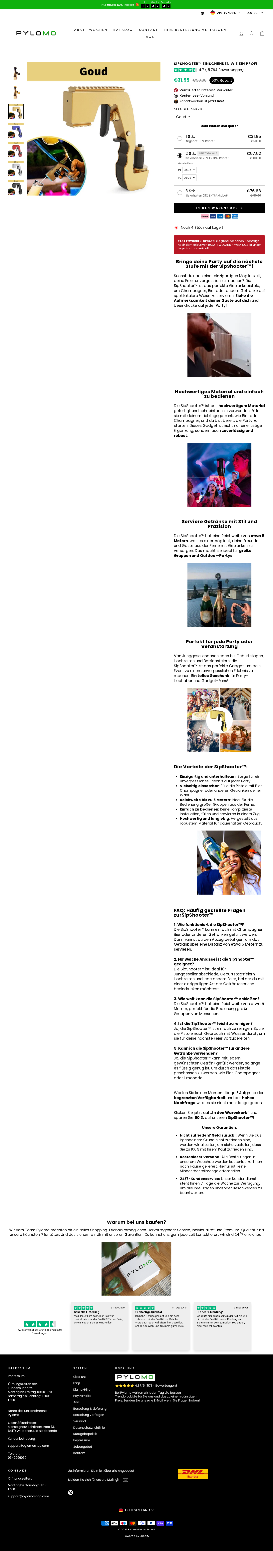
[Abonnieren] (125, 1479)
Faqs (148, 36)
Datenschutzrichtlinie (89, 1428)
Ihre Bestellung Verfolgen (195, 29)
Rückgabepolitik (85, 1434)
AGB (76, 1402)
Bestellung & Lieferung (90, 1409)
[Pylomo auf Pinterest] (70, 1492)
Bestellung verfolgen (88, 1415)
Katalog (123, 29)
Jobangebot (82, 1447)
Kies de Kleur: (189, 109)
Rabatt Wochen (90, 29)
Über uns (79, 1377)
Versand (79, 1421)
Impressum (81, 1440)
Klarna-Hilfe (82, 1389)
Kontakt (148, 29)
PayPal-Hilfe (82, 1396)
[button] (219, 138)
